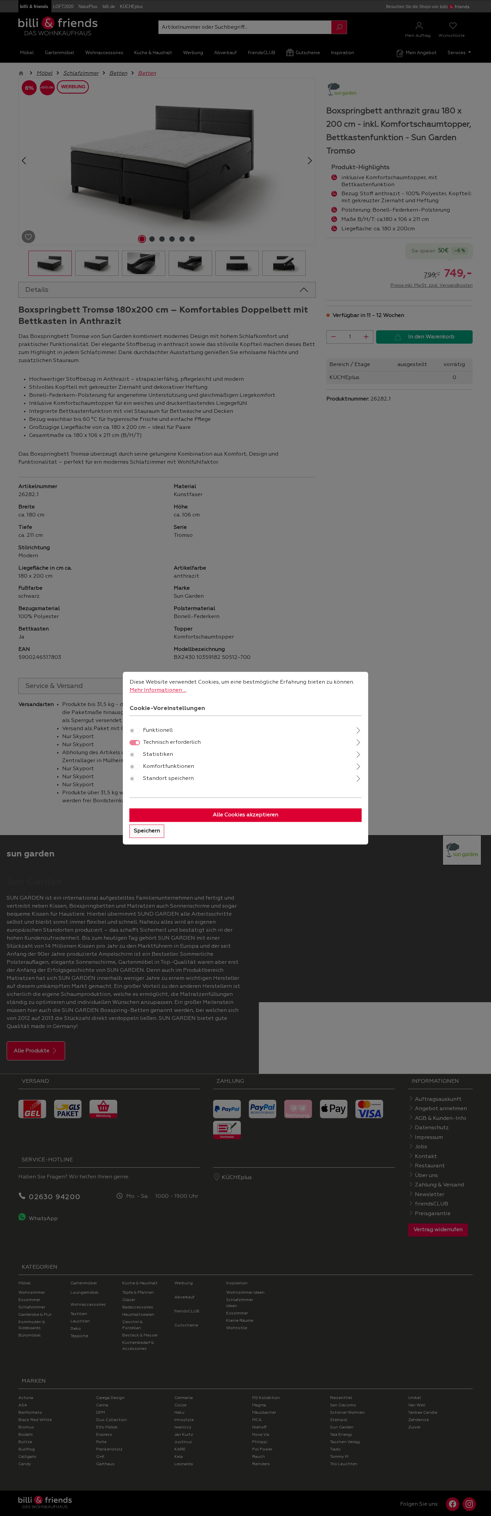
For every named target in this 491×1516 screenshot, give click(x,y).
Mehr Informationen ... (158, 690)
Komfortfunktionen (168, 766)
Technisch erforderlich (172, 742)
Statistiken (158, 754)
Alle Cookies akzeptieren (245, 815)
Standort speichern (168, 778)
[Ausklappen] (358, 729)
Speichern (147, 831)
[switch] (135, 730)
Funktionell (158, 730)
